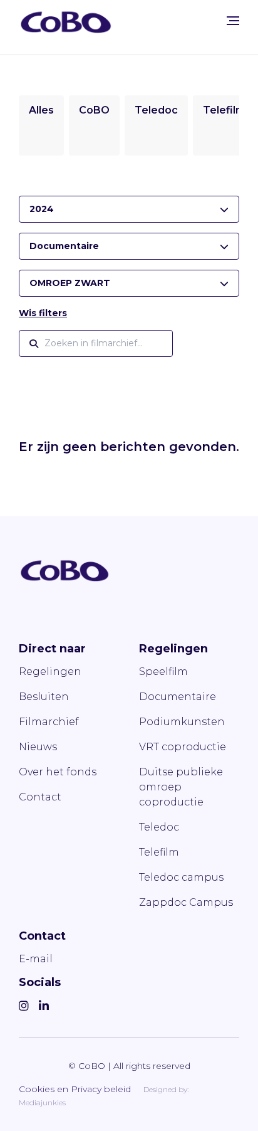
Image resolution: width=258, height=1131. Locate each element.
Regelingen (50, 671)
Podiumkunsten (182, 722)
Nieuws (38, 747)
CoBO (94, 110)
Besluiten (44, 697)
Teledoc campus (181, 877)
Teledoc (156, 110)
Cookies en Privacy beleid (75, 1089)
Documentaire (177, 697)
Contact (40, 797)
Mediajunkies (42, 1102)
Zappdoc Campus (186, 902)
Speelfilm (163, 671)
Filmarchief (49, 722)
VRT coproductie (182, 747)
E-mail (36, 959)
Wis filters (43, 313)
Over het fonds (57, 772)
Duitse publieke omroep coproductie (181, 787)
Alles (41, 110)
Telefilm (224, 110)
